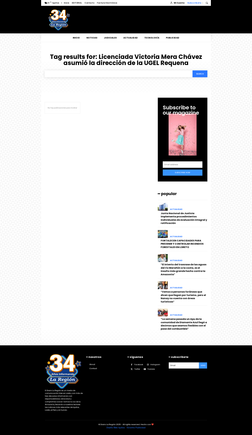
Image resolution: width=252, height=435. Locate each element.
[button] (207, 3)
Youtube (151, 369)
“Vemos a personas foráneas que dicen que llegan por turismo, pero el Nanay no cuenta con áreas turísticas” (183, 296)
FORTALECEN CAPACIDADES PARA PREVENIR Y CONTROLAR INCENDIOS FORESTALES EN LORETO (182, 244)
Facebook (138, 364)
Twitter (137, 369)
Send (203, 365)
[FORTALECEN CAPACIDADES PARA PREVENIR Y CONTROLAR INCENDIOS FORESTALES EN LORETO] (163, 234)
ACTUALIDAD (176, 209)
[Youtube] (145, 369)
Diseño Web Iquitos (115, 427)
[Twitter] (131, 369)
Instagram (155, 364)
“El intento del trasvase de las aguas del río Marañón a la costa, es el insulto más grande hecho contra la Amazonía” (183, 269)
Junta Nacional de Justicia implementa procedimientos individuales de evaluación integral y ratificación (184, 218)
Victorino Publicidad (136, 427)
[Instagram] (148, 364)
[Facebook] (131, 364)
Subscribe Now (182, 172)
